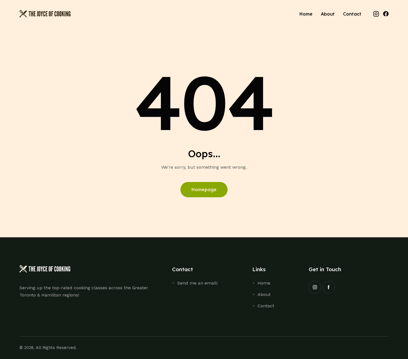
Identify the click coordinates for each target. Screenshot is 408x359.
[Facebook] (386, 14)
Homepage (204, 189)
